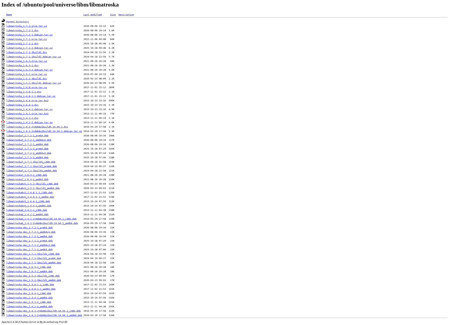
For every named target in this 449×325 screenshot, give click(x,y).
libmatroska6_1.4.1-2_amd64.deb (27, 214)
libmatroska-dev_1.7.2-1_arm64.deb (29, 227)
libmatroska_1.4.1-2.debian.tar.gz (29, 122)
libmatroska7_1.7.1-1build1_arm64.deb (31, 166)
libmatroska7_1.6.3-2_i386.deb (26, 175)
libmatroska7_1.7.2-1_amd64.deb (27, 144)
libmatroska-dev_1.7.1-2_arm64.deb (29, 240)
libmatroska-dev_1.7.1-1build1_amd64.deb (33, 262)
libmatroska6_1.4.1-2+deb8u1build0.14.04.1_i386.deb (41, 219)
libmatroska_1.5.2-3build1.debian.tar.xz (33, 83)
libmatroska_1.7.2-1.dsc (22, 30)
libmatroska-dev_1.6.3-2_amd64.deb (29, 271)
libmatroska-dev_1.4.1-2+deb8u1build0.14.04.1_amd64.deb (44, 315)
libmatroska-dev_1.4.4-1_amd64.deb (29, 297)
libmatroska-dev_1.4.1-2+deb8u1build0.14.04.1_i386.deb (43, 311)
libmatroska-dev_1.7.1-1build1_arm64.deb (33, 258)
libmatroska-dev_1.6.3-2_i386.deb (28, 267)
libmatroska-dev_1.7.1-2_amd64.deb (29, 249)
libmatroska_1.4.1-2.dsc (22, 118)
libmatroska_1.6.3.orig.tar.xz (26, 61)
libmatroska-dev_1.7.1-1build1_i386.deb (33, 254)
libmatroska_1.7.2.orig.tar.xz (26, 26)
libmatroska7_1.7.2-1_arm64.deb (27, 135)
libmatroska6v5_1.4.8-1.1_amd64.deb (30, 197)
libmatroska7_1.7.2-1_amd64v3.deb (28, 140)
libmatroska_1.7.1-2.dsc (22, 43)
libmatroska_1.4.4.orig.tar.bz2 (27, 100)
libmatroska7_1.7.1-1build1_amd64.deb (31, 170)
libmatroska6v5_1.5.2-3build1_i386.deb (32, 183)
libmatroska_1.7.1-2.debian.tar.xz (29, 48)
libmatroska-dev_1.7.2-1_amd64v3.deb (30, 232)
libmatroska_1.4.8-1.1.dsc (23, 91)
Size (113, 14)
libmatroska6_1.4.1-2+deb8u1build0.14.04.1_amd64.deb (42, 223)
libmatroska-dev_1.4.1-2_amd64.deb (29, 306)
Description (126, 14)
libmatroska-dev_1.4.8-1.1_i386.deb (30, 284)
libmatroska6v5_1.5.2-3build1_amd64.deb (33, 188)
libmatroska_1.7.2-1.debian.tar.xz (29, 34)
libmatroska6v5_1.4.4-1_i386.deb (28, 201)
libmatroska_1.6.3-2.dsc (22, 65)
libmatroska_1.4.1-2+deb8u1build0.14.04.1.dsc (37, 127)
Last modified (92, 14)
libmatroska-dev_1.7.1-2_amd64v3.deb (30, 245)
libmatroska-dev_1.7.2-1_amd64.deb (29, 236)
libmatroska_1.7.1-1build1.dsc (26, 52)
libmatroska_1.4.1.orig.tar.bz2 (27, 113)
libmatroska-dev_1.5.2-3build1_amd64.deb (33, 280)
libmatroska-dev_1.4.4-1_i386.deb (28, 293)
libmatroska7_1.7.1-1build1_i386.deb (30, 162)
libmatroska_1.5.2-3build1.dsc (26, 78)
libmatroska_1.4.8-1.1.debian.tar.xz (30, 96)
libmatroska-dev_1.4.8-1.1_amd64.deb (30, 289)
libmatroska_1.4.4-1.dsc (22, 105)
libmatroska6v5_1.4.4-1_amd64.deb (28, 205)
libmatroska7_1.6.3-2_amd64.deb (27, 179)
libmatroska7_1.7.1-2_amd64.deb (27, 157)
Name (9, 14)
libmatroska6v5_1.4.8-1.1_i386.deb (29, 192)
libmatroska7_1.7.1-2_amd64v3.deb (28, 153)
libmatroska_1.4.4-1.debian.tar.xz (29, 109)
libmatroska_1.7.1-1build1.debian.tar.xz (33, 56)
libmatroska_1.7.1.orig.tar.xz (26, 39)
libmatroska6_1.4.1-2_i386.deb (26, 210)
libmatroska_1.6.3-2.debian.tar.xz (29, 70)
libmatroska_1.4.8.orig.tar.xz (26, 87)
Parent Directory (17, 21)
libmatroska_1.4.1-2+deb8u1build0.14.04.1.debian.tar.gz (44, 131)
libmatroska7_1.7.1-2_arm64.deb (27, 148)
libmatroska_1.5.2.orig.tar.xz (26, 74)
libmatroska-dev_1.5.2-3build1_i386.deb (33, 276)
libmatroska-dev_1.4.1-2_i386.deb (28, 302)
